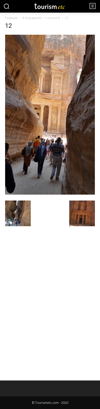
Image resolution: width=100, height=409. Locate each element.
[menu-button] (92, 6)
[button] (6, 6)
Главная (11, 18)
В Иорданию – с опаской (41, 18)
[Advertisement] (43, 265)
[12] (50, 193)
